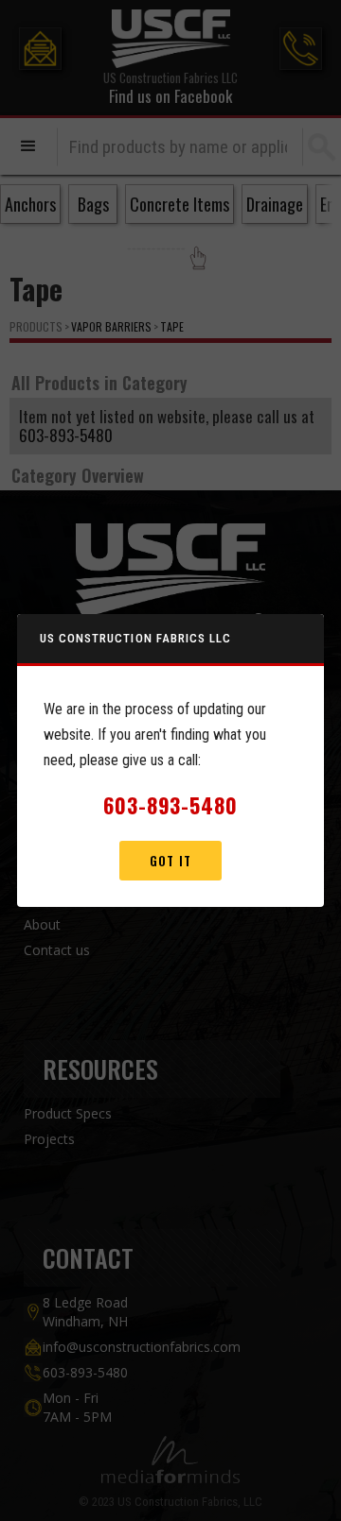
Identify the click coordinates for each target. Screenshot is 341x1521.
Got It (170, 860)
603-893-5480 (170, 804)
